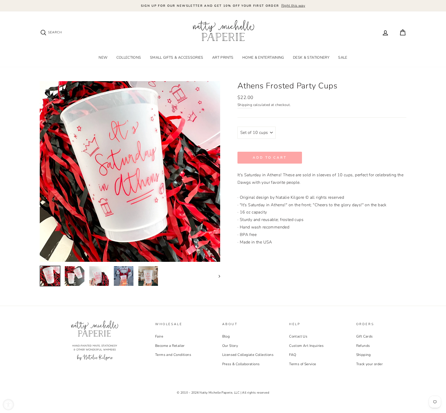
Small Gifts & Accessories (176, 57)
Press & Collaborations (241, 364)
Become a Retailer (170, 345)
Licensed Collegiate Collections (248, 354)
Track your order (369, 364)
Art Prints (223, 57)
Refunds (363, 345)
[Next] (217, 276)
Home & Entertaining (263, 57)
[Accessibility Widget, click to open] (8, 404)
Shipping (244, 104)
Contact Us (298, 336)
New (103, 57)
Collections (128, 57)
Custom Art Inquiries (306, 345)
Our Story (230, 345)
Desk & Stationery (311, 57)
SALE (342, 57)
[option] (223, 6)
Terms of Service (302, 364)
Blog (226, 336)
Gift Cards (364, 336)
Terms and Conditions (173, 354)
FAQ (292, 354)
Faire (159, 336)
